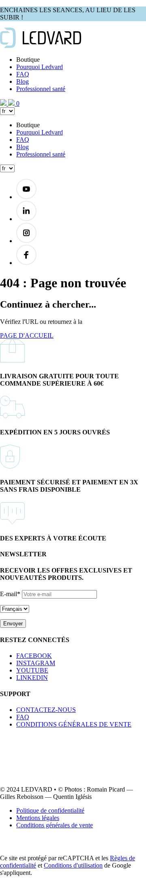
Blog (22, 81)
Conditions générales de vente (54, 825)
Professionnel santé (40, 88)
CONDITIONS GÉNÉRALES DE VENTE (73, 724)
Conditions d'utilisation (73, 865)
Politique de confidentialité (50, 810)
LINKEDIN (32, 677)
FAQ (22, 74)
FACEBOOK (34, 655)
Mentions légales (37, 817)
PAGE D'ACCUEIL (27, 335)
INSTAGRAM (35, 663)
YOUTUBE (32, 670)
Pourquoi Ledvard (39, 66)
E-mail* (10, 593)
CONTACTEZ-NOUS (46, 709)
